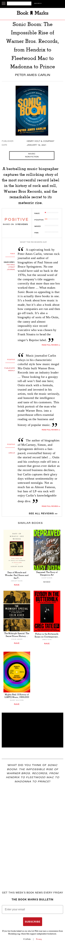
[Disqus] (32, 832)
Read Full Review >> (51, 345)
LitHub (28, 939)
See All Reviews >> (43, 514)
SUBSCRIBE (32, 921)
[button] (32, 730)
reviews (21, 224)
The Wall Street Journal (10, 267)
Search (38, 3)
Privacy (39, 939)
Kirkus (11, 453)
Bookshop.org (14, 934)
